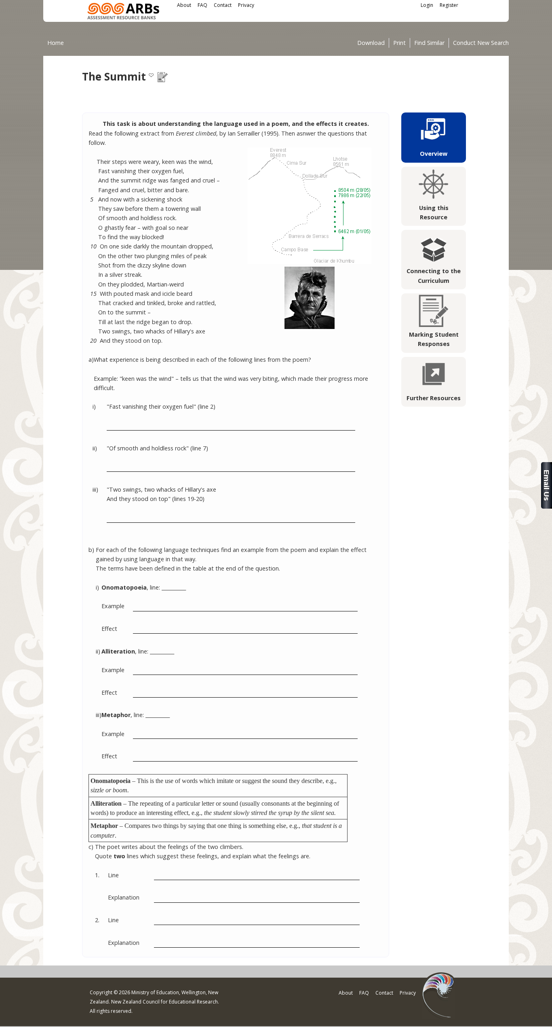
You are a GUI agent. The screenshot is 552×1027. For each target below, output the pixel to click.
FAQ (202, 5)
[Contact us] (546, 506)
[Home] (123, 12)
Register (449, 5)
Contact (223, 5)
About (184, 5)
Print (399, 43)
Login (427, 5)
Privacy (246, 5)
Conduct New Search (481, 43)
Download (371, 43)
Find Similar (429, 43)
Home (55, 43)
